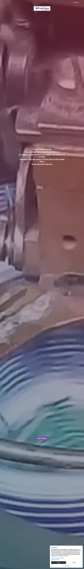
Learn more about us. (55, 559)
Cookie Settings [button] (66, 565)
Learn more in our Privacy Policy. (57, 558)
